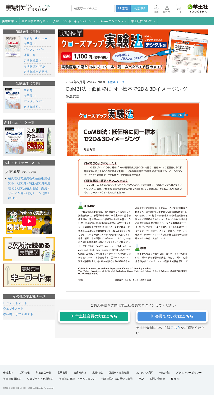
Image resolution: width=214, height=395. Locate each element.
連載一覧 (30, 55)
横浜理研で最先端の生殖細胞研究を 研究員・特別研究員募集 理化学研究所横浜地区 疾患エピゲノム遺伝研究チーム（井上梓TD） (30, 188)
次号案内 (30, 43)
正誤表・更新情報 (119, 372)
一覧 (31, 122)
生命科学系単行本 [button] (34, 21)
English (175, 378)
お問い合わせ (157, 378)
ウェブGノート (13, 308)
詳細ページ (117, 82)
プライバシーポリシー (189, 372)
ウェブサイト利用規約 (40, 378)
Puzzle (42, 38)
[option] (14, 140)
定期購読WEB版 (34, 66)
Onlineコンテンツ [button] (112, 21)
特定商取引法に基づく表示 (117, 378)
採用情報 (24, 372)
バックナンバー (34, 49)
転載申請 (164, 372)
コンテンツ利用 (144, 372)
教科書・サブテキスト (18, 314)
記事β (141, 8)
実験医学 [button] (8, 21)
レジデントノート (15, 303)
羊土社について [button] (142, 21)
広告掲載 (97, 372)
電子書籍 (62, 372)
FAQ (141, 378)
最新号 (28, 38)
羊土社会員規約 (12, 378)
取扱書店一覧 (43, 372)
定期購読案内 (33, 60)
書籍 (124, 8)
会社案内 (8, 372)
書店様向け (80, 372)
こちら (175, 327)
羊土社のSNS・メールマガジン (77, 378)
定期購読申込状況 (36, 71)
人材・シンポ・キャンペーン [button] (73, 21)
